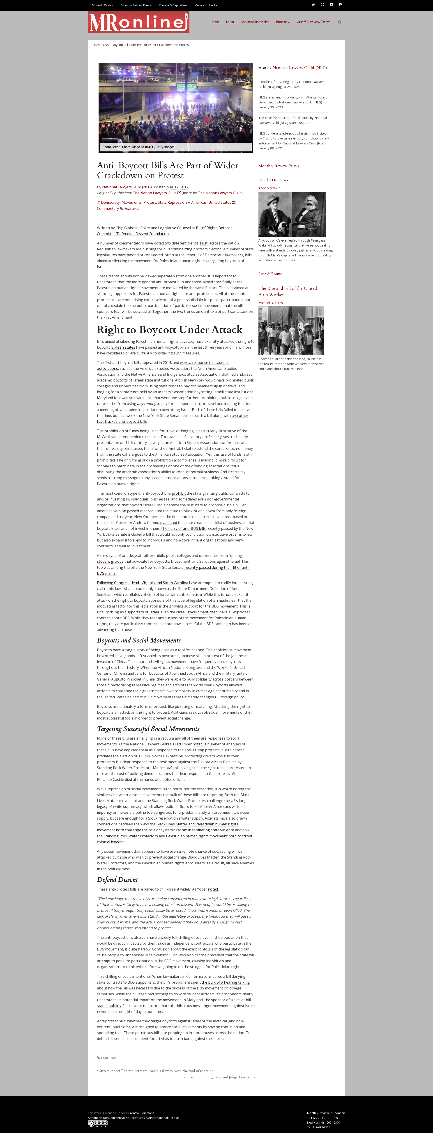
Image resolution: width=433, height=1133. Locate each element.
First (203, 243)
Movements (132, 202)
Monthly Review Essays (278, 166)
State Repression (172, 202)
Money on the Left (207, 5)
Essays (313, 22)
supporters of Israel (141, 612)
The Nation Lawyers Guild (220, 192)
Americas (199, 202)
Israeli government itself (197, 612)
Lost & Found (270, 274)
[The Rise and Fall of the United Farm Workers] (291, 331)
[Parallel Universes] (292, 214)
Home (214, 22)
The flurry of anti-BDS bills (183, 528)
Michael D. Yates (270, 303)
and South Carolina (172, 582)
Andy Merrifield (269, 188)
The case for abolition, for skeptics (283, 118)
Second (215, 249)
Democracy (110, 202)
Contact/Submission (255, 22)
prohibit (179, 493)
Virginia (148, 582)
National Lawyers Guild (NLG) (127, 187)
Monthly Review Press (136, 5)
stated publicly (109, 1005)
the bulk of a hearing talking (226, 982)
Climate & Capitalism (173, 5)
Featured (131, 208)
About (230, 22)
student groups (110, 561)
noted (198, 744)
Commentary (108, 208)
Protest (149, 202)
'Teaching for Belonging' (276, 82)
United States (219, 202)
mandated (168, 522)
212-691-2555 (321, 1127)
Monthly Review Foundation (326, 1113)
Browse (281, 22)
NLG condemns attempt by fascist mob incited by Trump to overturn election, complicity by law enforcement (293, 138)
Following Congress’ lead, (119, 582)
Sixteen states (123, 347)
